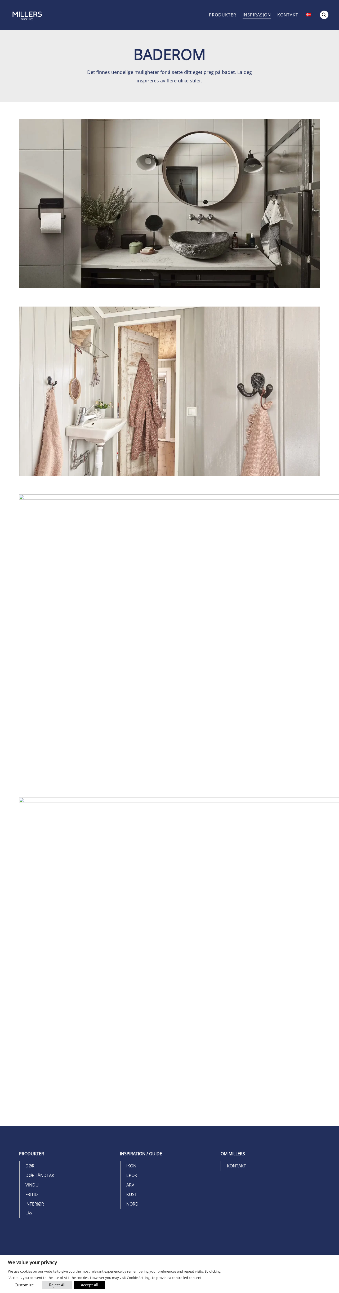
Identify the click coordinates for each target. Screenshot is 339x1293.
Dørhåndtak (39, 1175)
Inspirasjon (257, 15)
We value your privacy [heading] (32, 1262)
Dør (29, 1166)
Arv (130, 1185)
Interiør (34, 1204)
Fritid (31, 1194)
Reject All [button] (57, 1284)
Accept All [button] (89, 1284)
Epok (131, 1175)
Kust (131, 1194)
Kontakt (287, 15)
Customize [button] (24, 1284)
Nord (132, 1204)
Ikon (131, 1166)
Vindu (32, 1185)
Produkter (222, 15)
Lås (29, 1213)
